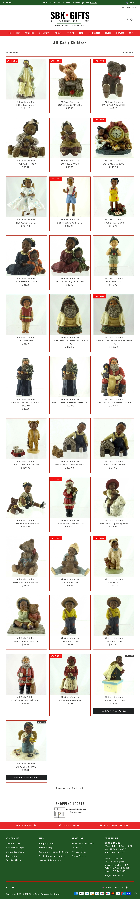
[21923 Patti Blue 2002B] (26, 256)
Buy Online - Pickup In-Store (53, 852)
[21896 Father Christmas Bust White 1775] (113, 314)
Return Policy (45, 847)
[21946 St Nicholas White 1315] (26, 674)
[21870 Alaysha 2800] (113, 138)
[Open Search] (124, 20)
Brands (108, 33)
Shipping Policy (47, 843)
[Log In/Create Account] (128, 20)
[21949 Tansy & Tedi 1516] (26, 615)
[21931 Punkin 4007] (26, 138)
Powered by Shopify (51, 894)
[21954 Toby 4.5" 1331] (113, 615)
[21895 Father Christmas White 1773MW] (26, 376)
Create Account (14, 843)
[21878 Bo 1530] (113, 556)
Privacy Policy (79, 852)
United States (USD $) (116, 887)
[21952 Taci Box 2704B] (113, 674)
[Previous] (40, 2)
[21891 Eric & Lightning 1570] (113, 497)
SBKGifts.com (32, 894)
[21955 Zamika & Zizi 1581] (26, 497)
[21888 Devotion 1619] (26, 79)
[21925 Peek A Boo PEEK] (113, 79)
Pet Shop (70, 33)
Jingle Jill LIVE (13, 33)
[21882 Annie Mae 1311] (70, 674)
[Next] (99, 2)
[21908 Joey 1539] (70, 556)
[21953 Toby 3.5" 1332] (70, 615)
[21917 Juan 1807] (26, 314)
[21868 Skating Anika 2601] (70, 197)
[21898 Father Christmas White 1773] (70, 376)
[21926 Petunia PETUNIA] (70, 79)
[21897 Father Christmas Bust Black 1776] (70, 314)
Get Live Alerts (13, 860)
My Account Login (15, 847)
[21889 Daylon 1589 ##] (113, 438)
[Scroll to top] (135, 893)
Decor (81, 33)
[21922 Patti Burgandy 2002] (70, 256)
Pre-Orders (29, 33)
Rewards (120, 33)
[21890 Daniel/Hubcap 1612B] (26, 438)
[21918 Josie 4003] (70, 138)
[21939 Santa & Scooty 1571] (70, 497)
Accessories (94, 33)
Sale (131, 33)
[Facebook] (4, 2)
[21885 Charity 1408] (26, 741)
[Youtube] (10, 2)
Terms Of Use (79, 856)
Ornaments (44, 33)
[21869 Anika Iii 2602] (26, 197)
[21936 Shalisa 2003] (113, 197)
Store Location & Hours (84, 843)
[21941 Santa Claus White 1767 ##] (113, 376)
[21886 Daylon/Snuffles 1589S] (70, 438)
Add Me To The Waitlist (114, 711)
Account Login (129, 7)
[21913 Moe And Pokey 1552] (26, 556)
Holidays (58, 33)
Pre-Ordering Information (52, 856)
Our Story (77, 847)
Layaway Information (50, 860)
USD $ (131, 3)
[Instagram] (6, 2)
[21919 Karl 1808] (113, 256)
